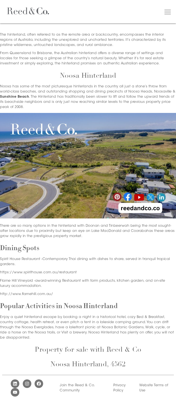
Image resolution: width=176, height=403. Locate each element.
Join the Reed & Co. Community (77, 388)
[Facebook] (39, 383)
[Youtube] (15, 392)
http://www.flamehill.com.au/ (26, 294)
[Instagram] (27, 383)
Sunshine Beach (14, 97)
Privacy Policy (119, 388)
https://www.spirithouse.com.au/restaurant (38, 272)
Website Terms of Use (153, 388)
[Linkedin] (15, 383)
